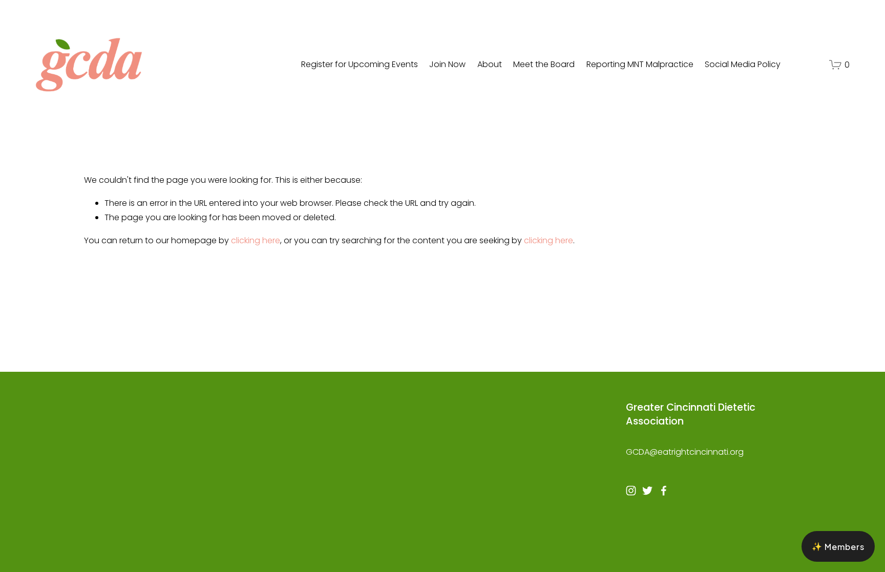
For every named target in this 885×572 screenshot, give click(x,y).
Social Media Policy (743, 64)
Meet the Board (544, 64)
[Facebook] (664, 490)
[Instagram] (631, 490)
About (489, 64)
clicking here (255, 240)
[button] (838, 546)
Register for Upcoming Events (359, 64)
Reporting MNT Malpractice (639, 64)
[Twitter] (647, 490)
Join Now (447, 64)
